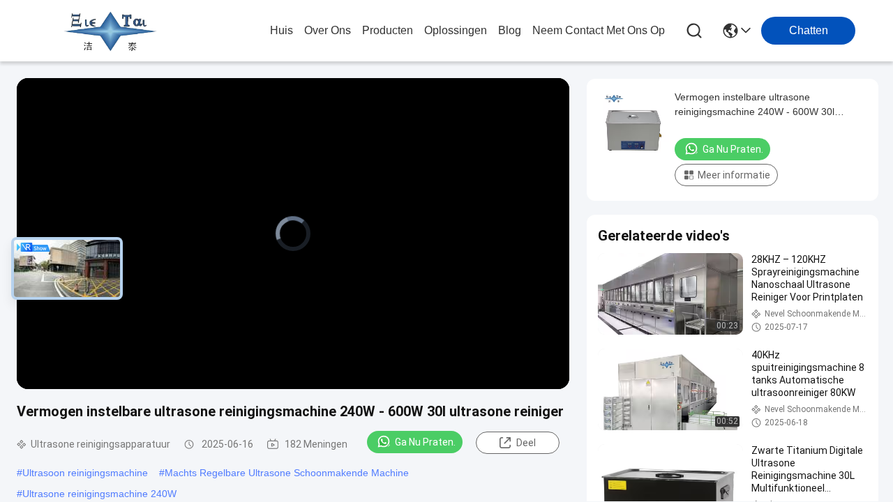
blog (509, 30)
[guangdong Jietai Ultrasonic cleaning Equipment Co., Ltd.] (110, 31)
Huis (281, 30)
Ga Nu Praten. (425, 442)
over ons (327, 30)
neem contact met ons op (598, 30)
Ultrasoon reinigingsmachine (85, 472)
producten (387, 30)
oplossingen (455, 30)
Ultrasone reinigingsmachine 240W (99, 493)
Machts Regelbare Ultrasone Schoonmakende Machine (287, 472)
